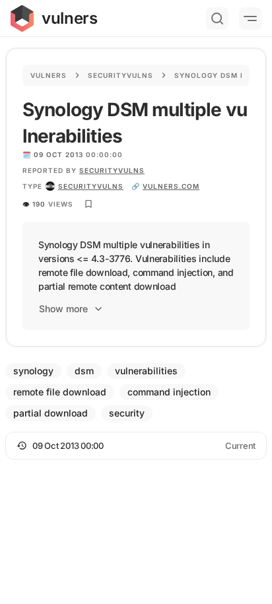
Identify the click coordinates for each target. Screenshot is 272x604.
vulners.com (171, 186)
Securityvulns (120, 75)
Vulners (48, 75)
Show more (63, 308)
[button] (136, 445)
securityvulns (90, 186)
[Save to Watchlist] (88, 204)
